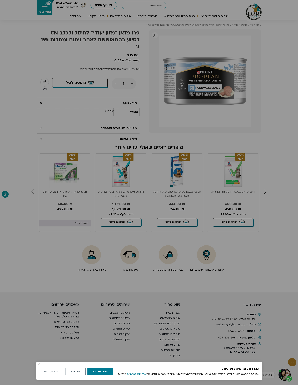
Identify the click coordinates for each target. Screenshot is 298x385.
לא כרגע (75, 371)
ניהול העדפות (51, 371)
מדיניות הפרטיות (136, 374)
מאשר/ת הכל (100, 371)
